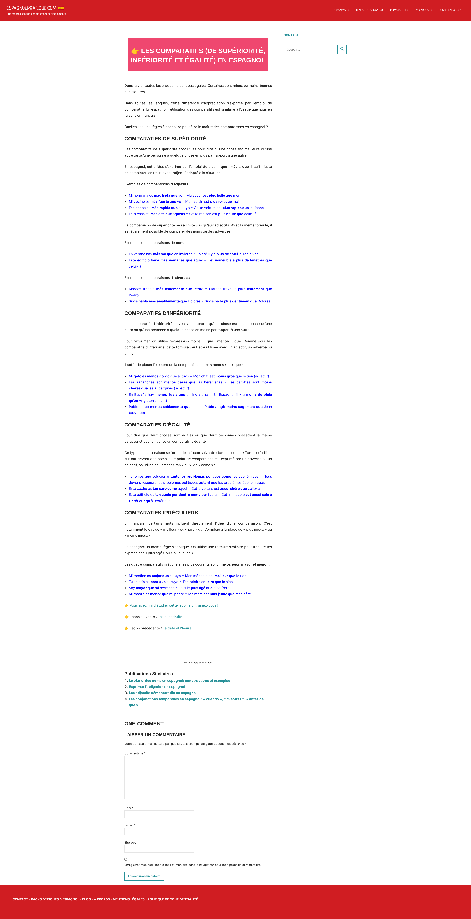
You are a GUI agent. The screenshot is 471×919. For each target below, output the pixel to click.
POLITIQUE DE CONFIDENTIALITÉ (173, 899)
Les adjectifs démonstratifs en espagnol (163, 693)
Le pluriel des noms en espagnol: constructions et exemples (179, 681)
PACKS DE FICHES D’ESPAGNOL (55, 899)
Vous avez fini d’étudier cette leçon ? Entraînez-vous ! (174, 605)
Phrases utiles (400, 10)
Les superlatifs (170, 617)
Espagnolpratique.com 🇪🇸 (35, 8)
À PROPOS (102, 899)
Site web (130, 842)
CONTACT (291, 35)
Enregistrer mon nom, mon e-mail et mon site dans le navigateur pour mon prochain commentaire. (192, 865)
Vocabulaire (424, 10)
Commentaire (135, 753)
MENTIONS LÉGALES (129, 899)
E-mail (130, 825)
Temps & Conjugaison (370, 10)
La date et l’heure (177, 628)
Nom (128, 808)
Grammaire (342, 10)
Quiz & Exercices (450, 10)
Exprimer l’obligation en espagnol (157, 687)
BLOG (86, 899)
